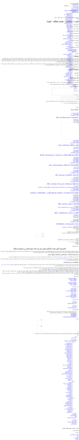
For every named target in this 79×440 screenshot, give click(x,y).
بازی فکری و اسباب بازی (69, 408)
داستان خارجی (69, 342)
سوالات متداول (73, 289)
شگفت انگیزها (73, 288)
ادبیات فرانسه (69, 350)
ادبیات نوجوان (69, 26)
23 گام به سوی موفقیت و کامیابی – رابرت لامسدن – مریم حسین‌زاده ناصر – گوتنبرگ (59, 154)
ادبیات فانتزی (69, 27)
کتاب (76, 17)
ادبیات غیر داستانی (68, 42)
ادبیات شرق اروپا (68, 19)
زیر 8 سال (70, 29)
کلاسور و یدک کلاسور (68, 76)
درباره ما (74, 301)
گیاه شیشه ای (69, 67)
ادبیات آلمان (69, 351)
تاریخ (71, 39)
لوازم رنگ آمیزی (68, 73)
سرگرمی (70, 47)
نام (78, 96)
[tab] (38, 49)
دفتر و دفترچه (69, 75)
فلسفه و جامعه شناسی (67, 38)
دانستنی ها (70, 34)
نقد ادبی (70, 45)
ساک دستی (69, 57)
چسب (70, 406)
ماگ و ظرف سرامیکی (67, 54)
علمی (70, 33)
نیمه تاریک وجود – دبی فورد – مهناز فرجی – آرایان (67, 117)
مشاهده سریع (76, 114)
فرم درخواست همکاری (71, 303)
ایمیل (77, 98)
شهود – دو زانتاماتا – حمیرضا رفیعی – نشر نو (68, 145)
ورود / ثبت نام (73, 423)
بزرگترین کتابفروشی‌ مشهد (53, 268)
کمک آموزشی (69, 83)
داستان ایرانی (69, 24)
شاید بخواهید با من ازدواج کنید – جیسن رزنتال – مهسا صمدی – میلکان (63, 183)
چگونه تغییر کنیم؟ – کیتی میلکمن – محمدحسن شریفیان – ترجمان (64, 165)
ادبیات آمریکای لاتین (68, 23)
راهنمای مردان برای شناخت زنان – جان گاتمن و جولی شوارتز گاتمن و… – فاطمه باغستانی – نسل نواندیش (54, 192)
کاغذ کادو (70, 56)
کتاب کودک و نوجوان (70, 265)
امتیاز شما (76, 86)
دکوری (70, 391)
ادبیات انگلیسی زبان (68, 344)
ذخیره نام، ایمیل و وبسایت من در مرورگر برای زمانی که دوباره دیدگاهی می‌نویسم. (61, 101)
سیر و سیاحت (69, 46)
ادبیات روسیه (69, 347)
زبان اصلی (70, 50)
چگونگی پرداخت (73, 280)
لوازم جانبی (69, 394)
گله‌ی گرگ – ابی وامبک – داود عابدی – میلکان (68, 203)
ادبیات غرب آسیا (68, 18)
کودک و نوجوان (69, 25)
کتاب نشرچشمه (7, 264)
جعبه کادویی (69, 389)
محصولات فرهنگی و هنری (56, 256)
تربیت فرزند (69, 36)
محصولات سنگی (68, 66)
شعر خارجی (69, 31)
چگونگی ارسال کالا (72, 279)
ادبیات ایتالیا (69, 345)
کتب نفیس (70, 49)
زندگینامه (70, 40)
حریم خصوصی (73, 291)
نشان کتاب (69, 390)
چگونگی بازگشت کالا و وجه (71, 290)
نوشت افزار (69, 398)
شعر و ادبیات (69, 360)
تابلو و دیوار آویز (69, 62)
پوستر (70, 393)
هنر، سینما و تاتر (68, 41)
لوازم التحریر (71, 68)
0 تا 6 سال (70, 81)
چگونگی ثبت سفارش (72, 278)
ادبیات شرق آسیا (68, 346)
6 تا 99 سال (69, 410)
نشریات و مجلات (68, 48)
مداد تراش (70, 72)
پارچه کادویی (69, 55)
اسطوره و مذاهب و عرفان (66, 44)
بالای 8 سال (69, 28)
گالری (73, 381)
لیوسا (77, 18)
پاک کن (70, 70)
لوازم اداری (69, 78)
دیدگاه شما (76, 94)
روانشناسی (69, 37)
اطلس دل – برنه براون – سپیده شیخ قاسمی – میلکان (66, 212)
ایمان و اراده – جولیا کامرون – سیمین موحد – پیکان (67, 174)
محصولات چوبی (69, 387)
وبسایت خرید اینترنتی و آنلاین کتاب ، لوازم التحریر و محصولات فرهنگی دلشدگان (58, 273)
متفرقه (70, 53)
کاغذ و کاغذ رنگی (68, 74)
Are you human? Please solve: (73, 103)
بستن (78, 334)
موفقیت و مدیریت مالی (67, 35)
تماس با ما (74, 302)
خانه (78, 17)
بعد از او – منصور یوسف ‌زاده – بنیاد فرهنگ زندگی (67, 223)
